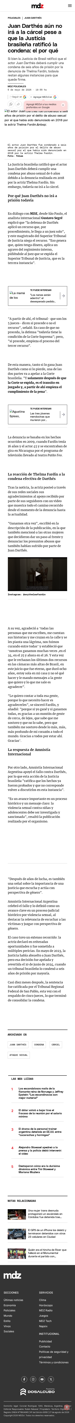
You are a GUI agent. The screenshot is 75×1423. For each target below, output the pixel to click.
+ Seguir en (16, 97)
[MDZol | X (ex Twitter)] (51, 1379)
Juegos (43, 1315)
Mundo (8, 1315)
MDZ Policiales (17, 86)
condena (39, 1045)
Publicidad (45, 1341)
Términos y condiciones (54, 1362)
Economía (10, 1305)
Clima (42, 1300)
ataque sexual (19, 1055)
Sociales (9, 1331)
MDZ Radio (45, 1310)
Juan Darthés (18, 1045)
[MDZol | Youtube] (42, 1379)
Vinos (7, 1326)
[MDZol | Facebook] (24, 1379)
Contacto (44, 1346)
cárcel (56, 1045)
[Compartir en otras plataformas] (18, 104)
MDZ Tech (45, 1321)
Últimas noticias (13, 1300)
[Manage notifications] (67, 1407)
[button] (70, 5)
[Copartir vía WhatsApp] (11, 104)
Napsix (43, 1326)
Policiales (14, 18)
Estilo (7, 1321)
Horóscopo (46, 1305)
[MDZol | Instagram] (33, 1379)
